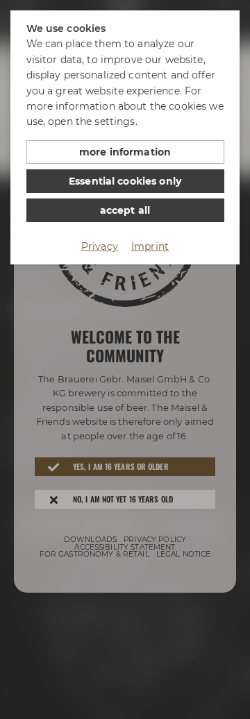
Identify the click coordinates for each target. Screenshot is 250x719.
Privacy (99, 246)
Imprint (150, 246)
